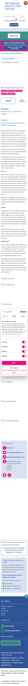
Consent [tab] (5, 316)
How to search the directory (15, 48)
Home (2, 53)
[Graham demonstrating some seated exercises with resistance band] (14, 428)
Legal (2, 683)
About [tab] (23, 316)
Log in (23, 20)
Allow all (14, 363)
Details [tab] (14, 316)
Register (14, 24)
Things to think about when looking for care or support (14, 43)
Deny (14, 372)
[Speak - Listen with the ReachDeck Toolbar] (26, 3)
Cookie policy (7, 683)
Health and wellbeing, (6, 123)
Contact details (8, 100)
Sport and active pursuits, (11, 125)
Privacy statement (21, 681)
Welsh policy (13, 681)
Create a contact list (11, 20)
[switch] (24, 347)
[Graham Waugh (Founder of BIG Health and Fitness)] (14, 292)
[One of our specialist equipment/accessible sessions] (14, 389)
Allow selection (14, 367)
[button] (26, 596)
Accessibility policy (5, 681)
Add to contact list (22, 100)
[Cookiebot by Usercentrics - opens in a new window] (20, 312)
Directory (7, 53)
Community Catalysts (9, 658)
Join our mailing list (11, 643)
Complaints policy (15, 683)
